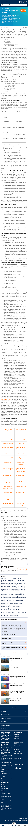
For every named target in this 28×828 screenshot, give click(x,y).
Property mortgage (8, 439)
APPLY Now (23, 10)
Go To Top (14, 708)
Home (3, 826)
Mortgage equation (8, 462)
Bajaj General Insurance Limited (18, 739)
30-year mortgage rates (7, 435)
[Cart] (26, 2)
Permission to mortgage (7, 457)
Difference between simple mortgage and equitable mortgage (20, 470)
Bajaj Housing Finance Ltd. (17, 748)
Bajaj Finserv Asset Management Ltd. (18, 757)
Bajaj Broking (17, 751)
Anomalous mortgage (8, 443)
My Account (25, 826)
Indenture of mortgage (8, 503)
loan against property (6, 399)
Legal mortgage (20, 453)
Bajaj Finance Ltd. (18, 736)
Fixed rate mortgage (20, 439)
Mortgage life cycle (8, 492)
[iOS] (20, 768)
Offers (19, 826)
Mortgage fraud (20, 443)
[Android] (16, 768)
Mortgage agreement (20, 481)
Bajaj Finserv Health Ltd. (18, 754)
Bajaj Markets (17, 745)
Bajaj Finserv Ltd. (17, 734)
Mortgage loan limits (20, 498)
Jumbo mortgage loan (21, 486)
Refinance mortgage (20, 475)
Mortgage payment (20, 435)
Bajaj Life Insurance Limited (18, 743)
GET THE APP (22, 569)
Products (14, 824)
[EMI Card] (20, 2)
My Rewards (9, 826)
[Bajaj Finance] (6, 2)
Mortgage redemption (8, 453)
